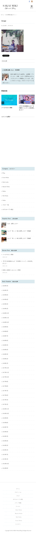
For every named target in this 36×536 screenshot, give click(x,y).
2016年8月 (5, 422)
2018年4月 (5, 349)
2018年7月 (5, 336)
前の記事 (4, 61)
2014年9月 (5, 468)
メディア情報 (18, 502)
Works (4, 200)
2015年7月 (5, 454)
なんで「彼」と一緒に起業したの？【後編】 (19, 238)
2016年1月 (5, 450)
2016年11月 (5, 409)
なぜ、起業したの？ (12, 223)
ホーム (18, 488)
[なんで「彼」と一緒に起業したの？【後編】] (3, 238)
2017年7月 (5, 390)
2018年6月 (5, 340)
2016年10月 (5, 413)
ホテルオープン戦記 (7, 209)
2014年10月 (5, 463)
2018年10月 (5, 322)
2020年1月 (5, 290)
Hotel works (5, 182)
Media (4, 191)
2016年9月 (5, 418)
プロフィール (18, 492)
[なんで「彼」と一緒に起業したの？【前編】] (3, 230)
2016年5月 (5, 436)
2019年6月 (5, 295)
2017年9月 (5, 381)
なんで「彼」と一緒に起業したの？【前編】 (19, 231)
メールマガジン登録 (6, 107)
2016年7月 (5, 427)
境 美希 (5, 25)
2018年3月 (5, 354)
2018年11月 (5, 317)
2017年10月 (5, 377)
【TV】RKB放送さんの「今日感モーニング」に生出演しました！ (27, 107)
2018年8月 (5, 331)
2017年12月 (5, 368)
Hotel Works (19, 509)
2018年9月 (5, 327)
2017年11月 (5, 372)
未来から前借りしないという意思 (11, 270)
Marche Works (6, 186)
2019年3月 (5, 304)
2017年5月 (5, 399)
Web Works (5, 195)
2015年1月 (5, 459)
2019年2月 (5, 308)
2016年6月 (5, 431)
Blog (3, 173)
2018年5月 (5, 345)
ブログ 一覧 (5, 205)
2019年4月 (5, 299)
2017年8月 (5, 386)
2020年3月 (5, 285)
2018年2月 (5, 358)
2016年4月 (5, 441)
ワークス (18, 506)
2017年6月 (5, 395)
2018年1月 (5, 363)
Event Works (5, 177)
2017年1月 (5, 404)
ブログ (18, 495)
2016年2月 (5, 445)
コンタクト (18, 524)
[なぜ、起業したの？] (3, 223)
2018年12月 (5, 313)
